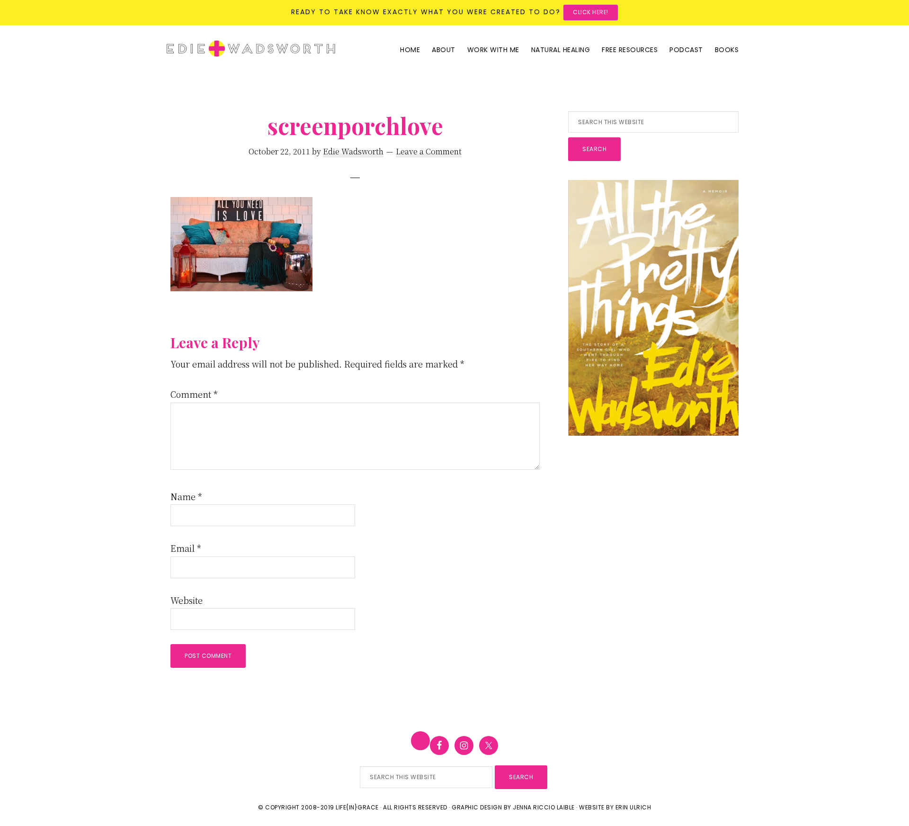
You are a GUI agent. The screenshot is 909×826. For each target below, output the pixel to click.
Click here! (590, 12)
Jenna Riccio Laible (544, 807)
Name (186, 496)
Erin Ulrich (633, 807)
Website (186, 600)
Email (185, 548)
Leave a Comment (429, 151)
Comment (194, 394)
